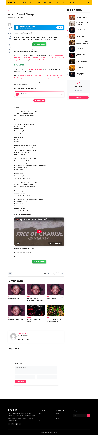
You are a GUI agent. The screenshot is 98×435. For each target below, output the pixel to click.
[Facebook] (48, 273)
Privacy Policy (42, 418)
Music (9, 10)
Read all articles (23, 339)
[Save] (9, 53)
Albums (29, 317)
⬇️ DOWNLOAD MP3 (39, 44)
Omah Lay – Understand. (50, 60)
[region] (36, 305)
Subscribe (78, 97)
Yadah (10, 273)
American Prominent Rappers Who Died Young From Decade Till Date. (43, 78)
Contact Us (41, 416)
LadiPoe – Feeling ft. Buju (25, 57)
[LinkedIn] (55, 273)
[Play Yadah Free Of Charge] (17, 94)
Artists (57, 418)
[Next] (62, 296)
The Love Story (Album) (35, 69)
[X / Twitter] (52, 273)
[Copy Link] (62, 273)
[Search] (85, 2)
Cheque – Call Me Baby (35, 60)
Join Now (60, 27)
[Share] (9, 57)
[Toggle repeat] (56, 94)
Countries (58, 420)
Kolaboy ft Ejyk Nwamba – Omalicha (42, 57)
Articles (57, 416)
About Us (41, 413)
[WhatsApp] (59, 273)
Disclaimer (41, 420)
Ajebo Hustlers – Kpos (22, 60)
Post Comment (20, 381)
